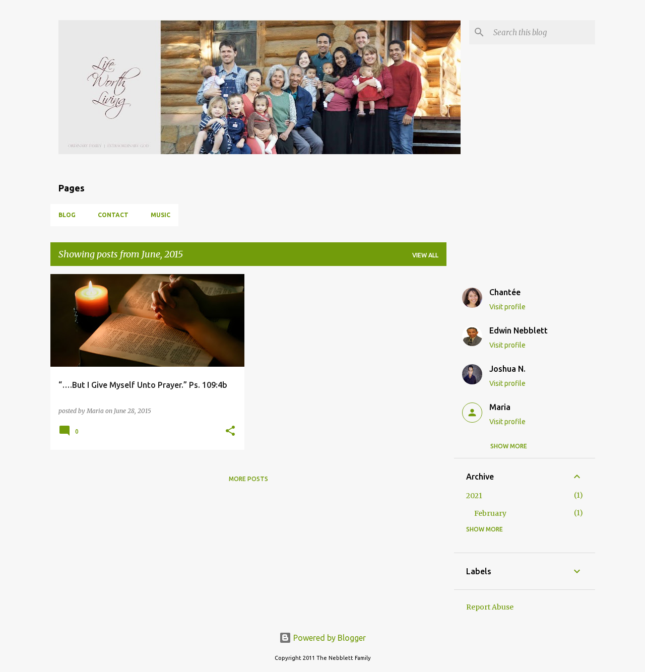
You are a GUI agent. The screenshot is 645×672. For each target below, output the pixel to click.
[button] (230, 431)
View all (425, 255)
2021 (474, 495)
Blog (67, 215)
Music (160, 215)
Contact (113, 215)
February (490, 513)
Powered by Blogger (328, 637)
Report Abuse (489, 607)
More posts (248, 479)
